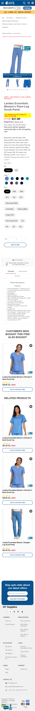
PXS (7, 191)
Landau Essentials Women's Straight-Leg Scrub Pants (16, 544)
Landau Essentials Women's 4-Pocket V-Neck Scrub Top (17, 378)
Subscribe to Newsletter (17, 599)
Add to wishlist (30, 345)
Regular (8, 170)
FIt (5, 166)
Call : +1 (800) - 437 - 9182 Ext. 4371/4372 (17, 12)
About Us (8, 621)
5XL (20, 226)
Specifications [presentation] (23, 271)
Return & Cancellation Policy (26, 647)
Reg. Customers (25, 621)
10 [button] (25, 89)
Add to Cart (15, 245)
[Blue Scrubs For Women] (17, 358)
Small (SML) (10, 209)
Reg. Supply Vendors (24, 630)
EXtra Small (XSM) (11, 203)
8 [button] (21, 89)
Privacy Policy (24, 651)
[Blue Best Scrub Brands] (17, 419)
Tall (16, 170)
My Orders (8, 646)
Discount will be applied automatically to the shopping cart (17, 75)
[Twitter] (6, 612)
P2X (21, 197)
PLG (7, 197)
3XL (7, 226)
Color (6, 175)
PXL (14, 197)
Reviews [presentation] (17, 276)
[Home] (3, 17)
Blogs (7, 669)
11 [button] (27, 89)
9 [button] (23, 89)
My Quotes (8, 650)
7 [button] (19, 89)
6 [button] (17, 89)
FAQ (6, 672)
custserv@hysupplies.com (15, 686)
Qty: (6, 239)
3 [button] (11, 89)
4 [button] (13, 89)
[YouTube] (22, 612)
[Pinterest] (18, 612)
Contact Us (23, 669)
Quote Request (10, 624)
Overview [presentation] (11, 271)
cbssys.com (13, 707)
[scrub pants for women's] (17, 524)
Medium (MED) (22, 209)
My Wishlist (8, 653)
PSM (14, 191)
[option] (8, 83)
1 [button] (7, 89)
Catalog (27, 8)
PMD (21, 191)
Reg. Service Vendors (24, 635)
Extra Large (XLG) (11, 221)
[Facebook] (10, 611)
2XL (22, 221)
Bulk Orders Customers (24, 625)
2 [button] (9, 89)
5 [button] (15, 89)
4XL (14, 226)
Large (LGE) (10, 215)
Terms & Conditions (23, 655)
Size (5, 187)
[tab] (11, 271)
